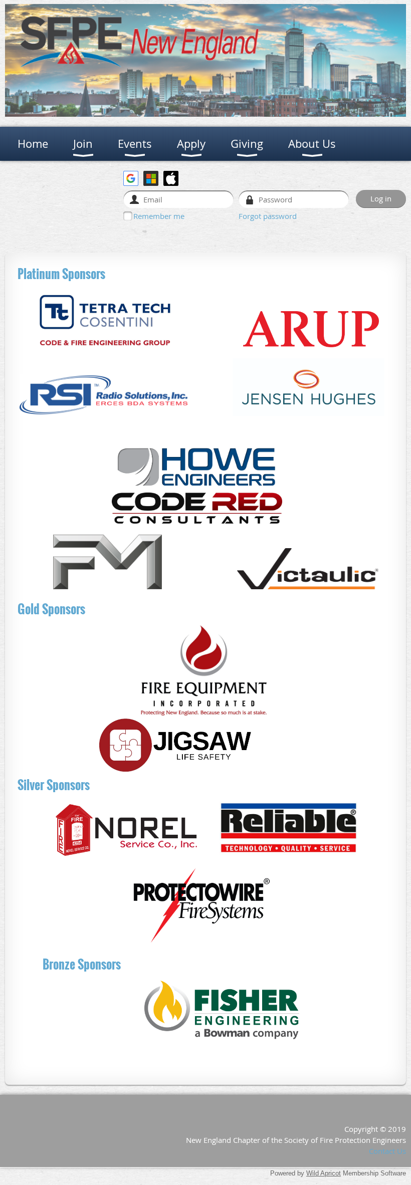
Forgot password (268, 216)
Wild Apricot (323, 1173)
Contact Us (387, 1151)
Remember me (158, 216)
